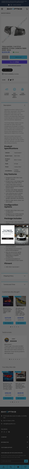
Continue (7, 238)
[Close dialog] (27, 226)
